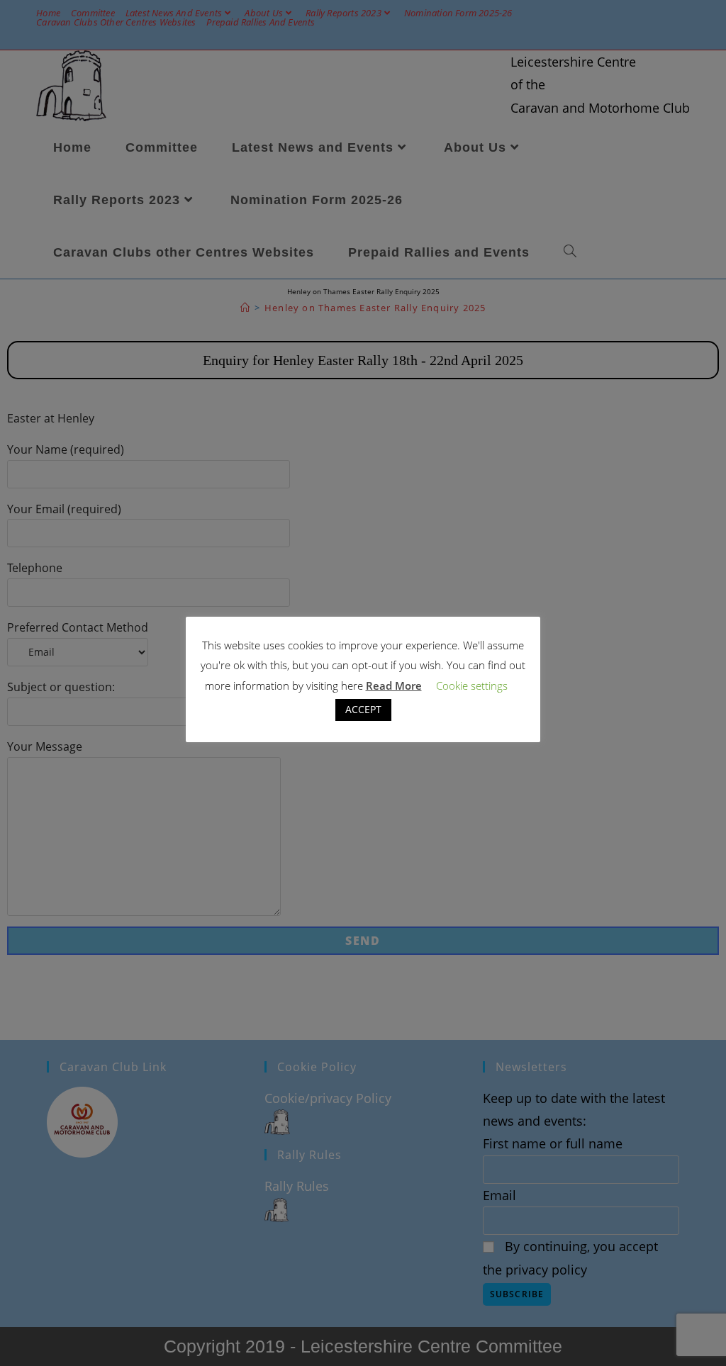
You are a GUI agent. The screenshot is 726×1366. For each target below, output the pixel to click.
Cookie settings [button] (472, 685)
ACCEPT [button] (363, 709)
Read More (394, 685)
